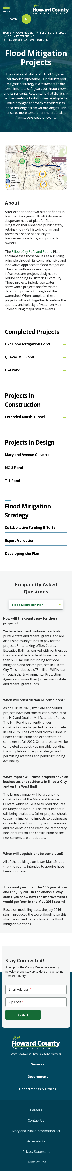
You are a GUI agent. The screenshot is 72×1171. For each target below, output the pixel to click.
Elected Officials (53, 32)
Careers (36, 1110)
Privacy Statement (36, 1151)
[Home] (51, 9)
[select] (36, 605)
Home (7, 32)
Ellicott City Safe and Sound (32, 251)
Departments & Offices (37, 1089)
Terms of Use (36, 1162)
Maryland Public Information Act (36, 1131)
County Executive (21, 36)
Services (37, 1064)
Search (12, 19)
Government (25, 32)
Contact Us (36, 1120)
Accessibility (36, 1141)
